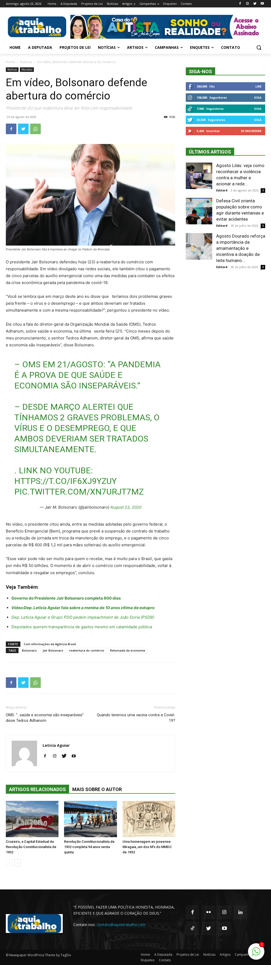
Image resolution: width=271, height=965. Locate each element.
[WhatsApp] (35, 129)
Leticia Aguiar (56, 745)
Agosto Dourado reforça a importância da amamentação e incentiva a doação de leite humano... (240, 248)
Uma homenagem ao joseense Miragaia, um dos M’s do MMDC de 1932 (147, 847)
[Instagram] (248, 4)
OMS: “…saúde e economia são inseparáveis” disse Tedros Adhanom (45, 718)
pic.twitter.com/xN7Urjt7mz (79, 492)
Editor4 (221, 190)
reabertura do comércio (86, 650)
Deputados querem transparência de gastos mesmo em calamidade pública (81, 626)
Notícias (26, 62)
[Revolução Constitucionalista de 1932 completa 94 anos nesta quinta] (90, 819)
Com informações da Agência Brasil (50, 644)
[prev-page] (9, 862)
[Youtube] (262, 4)
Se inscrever (251, 131)
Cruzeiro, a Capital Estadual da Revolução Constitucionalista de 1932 (31, 847)
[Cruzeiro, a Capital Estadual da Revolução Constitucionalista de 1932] (32, 819)
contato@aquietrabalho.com (121, 924)
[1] (256, 954)
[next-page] (17, 862)
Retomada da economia (127, 650)
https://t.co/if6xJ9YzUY (65, 481)
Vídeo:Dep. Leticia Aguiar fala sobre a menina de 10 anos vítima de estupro (83, 607)
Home (10, 62)
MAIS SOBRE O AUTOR (97, 789)
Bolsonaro (29, 650)
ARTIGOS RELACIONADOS (37, 789)
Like (258, 86)
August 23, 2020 (125, 507)
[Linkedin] (240, 912)
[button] (258, 47)
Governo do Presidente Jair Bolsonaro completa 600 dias (66, 598)
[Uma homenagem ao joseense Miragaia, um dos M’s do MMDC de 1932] (149, 819)
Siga (257, 97)
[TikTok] (192, 928)
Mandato (26, 69)
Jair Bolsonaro (53, 650)
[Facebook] (240, 4)
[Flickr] (208, 912)
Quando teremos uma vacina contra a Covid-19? (136, 718)
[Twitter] (255, 4)
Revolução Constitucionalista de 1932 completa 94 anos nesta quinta (89, 847)
